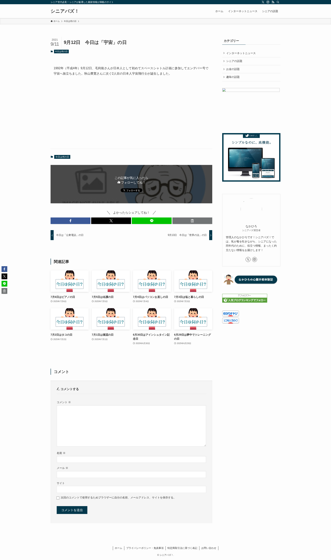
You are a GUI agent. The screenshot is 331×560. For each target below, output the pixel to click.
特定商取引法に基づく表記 (182, 548)
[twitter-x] (263, 2)
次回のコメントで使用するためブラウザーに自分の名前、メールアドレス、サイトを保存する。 (118, 497)
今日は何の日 (61, 51)
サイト (61, 483)
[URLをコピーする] (192, 220)
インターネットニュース (241, 53)
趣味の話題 (233, 76)
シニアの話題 (234, 61)
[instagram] (267, 2)
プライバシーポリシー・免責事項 (145, 548)
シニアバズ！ (65, 11)
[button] (70, 220)
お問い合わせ (208, 548)
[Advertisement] (131, 115)
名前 (61, 453)
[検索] (277, 2)
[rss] (272, 2)
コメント (64, 402)
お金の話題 (233, 69)
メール (62, 467)
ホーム (118, 548)
